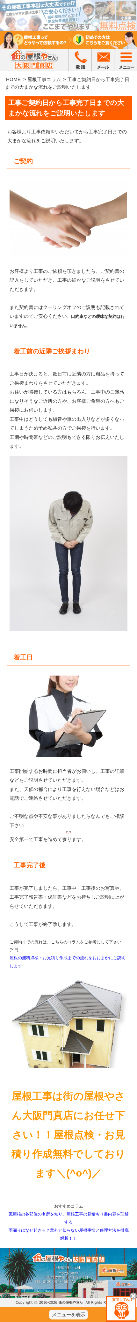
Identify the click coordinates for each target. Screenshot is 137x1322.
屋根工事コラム (44, 79)
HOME (13, 79)
